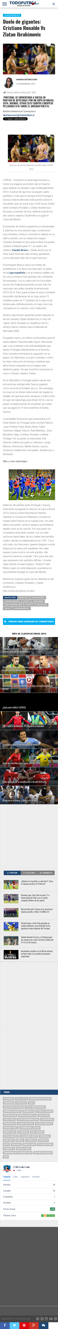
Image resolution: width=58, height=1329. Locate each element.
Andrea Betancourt (26, 79)
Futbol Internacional (13, 605)
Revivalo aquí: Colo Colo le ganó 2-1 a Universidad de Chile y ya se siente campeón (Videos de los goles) (35, 898)
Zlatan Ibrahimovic (21, 608)
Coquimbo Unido (29, 1136)
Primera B (29, 1111)
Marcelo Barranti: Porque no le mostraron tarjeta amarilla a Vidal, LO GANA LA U (37, 910)
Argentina (9, 1124)
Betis (6, 1144)
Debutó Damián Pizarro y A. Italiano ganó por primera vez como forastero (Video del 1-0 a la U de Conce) (37, 940)
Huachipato (47, 1119)
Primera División (12, 1111)
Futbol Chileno (44, 1111)
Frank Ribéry (38, 601)
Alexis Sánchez (44, 1124)
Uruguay (16, 1144)
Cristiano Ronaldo (12, 601)
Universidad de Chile (40, 1099)
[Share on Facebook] (5, 1325)
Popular (13, 873)
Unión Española (27, 1115)
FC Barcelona (45, 1144)
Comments (47, 873)
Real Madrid (37, 1132)
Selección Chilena (13, 1107)
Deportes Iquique (43, 1153)
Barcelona (29, 1144)
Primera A (9, 1148)
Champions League (29, 1128)
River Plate (9, 1132)
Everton (43, 1140)
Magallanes (23, 1148)
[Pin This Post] (24, 1325)
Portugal (29, 605)
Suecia (7, 608)
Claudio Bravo (20, 250)
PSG (6, 1157)
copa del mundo (38, 597)
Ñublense (9, 1140)
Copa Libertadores (35, 1107)
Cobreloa (31, 1140)
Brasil (20, 1140)
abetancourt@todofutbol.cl (18, 115)
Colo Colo (21, 1099)
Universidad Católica (15, 1103)
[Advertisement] (29, 836)
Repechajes (42, 605)
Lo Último (30, 873)
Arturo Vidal (10, 1128)
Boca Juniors (11, 1136)
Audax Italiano (25, 1124)
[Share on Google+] (34, 1325)
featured (8, 1099)
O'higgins (23, 1132)
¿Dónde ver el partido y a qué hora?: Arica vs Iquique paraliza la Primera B (37, 882)
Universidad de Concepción (17, 1153)
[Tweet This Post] (14, 1325)
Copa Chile (9, 1119)
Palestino (44, 1115)
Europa (26, 601)
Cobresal (45, 1136)
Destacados (10, 1115)
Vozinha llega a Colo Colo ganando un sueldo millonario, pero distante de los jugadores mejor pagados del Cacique (35, 926)
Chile (31, 1103)
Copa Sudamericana (28, 1119)
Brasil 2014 (23, 597)
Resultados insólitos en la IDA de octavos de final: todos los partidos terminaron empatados (37, 954)
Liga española (17, 272)
